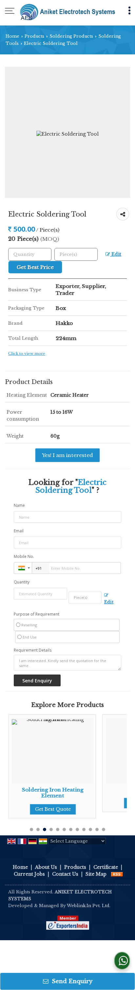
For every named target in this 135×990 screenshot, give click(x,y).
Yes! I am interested (67, 455)
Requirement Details (32, 650)
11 (97, 829)
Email (19, 531)
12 (103, 829)
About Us (46, 867)
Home (12, 36)
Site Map (96, 874)
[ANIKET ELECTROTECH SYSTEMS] (67, 11)
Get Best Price (35, 267)
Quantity (21, 582)
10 (90, 829)
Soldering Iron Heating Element (53, 793)
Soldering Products (71, 36)
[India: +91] (23, 568)
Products (34, 36)
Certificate (105, 867)
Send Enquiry (71, 981)
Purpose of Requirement (36, 614)
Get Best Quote (53, 809)
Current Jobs (29, 874)
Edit (115, 254)
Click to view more (26, 353)
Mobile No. (24, 556)
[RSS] (117, 874)
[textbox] (76, 254)
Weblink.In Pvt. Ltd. (88, 905)
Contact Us (65, 874)
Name (19, 505)
